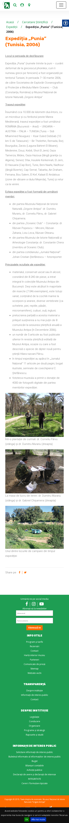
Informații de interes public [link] (34, 694)
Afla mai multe (38, 819)
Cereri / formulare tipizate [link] (35, 783)
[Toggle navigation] (61, 5)
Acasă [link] (10, 22)
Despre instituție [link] (34, 690)
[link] (15, 5)
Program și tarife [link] (34, 641)
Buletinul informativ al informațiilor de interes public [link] (34, 756)
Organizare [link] (34, 725)
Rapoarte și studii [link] (34, 734)
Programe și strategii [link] (34, 730)
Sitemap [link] (34, 668)
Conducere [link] (34, 721)
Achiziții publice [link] (34, 770)
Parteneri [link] (34, 659)
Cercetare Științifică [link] (35, 22)
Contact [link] (34, 650)
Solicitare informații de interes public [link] (34, 752)
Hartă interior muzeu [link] (34, 655)
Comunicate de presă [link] (34, 664)
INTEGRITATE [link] (34, 778)
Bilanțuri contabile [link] (34, 765)
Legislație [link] (34, 716)
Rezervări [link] (34, 646)
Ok (26, 819)
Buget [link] (35, 761)
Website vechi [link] (34, 673)
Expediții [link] (11, 27)
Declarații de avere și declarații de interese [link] (34, 774)
